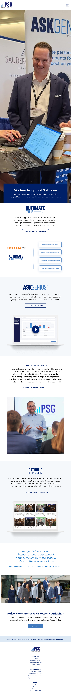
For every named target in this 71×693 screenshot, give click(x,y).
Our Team (35, 685)
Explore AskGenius (35, 305)
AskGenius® (35, 658)
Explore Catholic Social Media (35, 492)
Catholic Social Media (35, 662)
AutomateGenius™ (35, 660)
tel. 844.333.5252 (35, 691)
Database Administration (35, 676)
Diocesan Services (35, 671)
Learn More (35, 626)
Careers (35, 687)
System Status (35, 664)
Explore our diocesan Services (35, 388)
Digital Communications (35, 678)
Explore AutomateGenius (35, 231)
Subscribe (59, 639)
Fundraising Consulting (35, 674)
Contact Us (35, 689)
